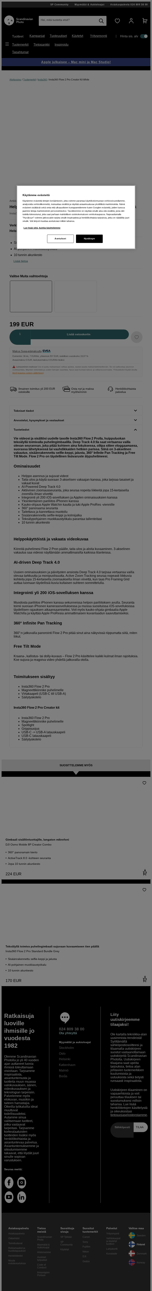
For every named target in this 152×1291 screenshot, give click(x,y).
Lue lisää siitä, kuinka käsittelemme (42, 228)
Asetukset (60, 238)
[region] (76, 217)
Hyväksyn (89, 238)
